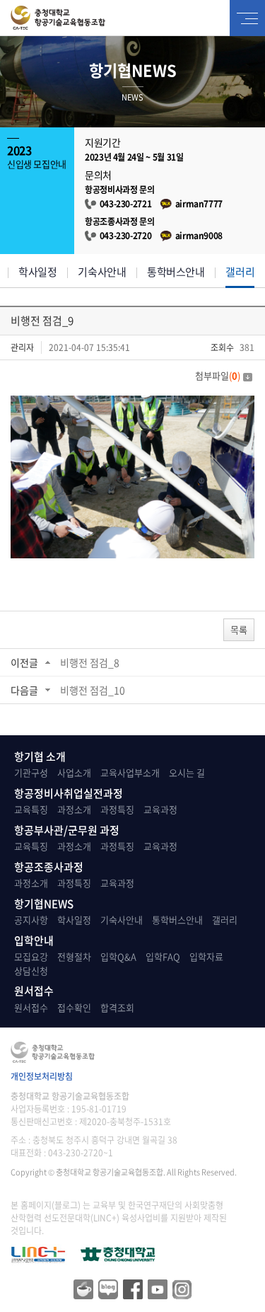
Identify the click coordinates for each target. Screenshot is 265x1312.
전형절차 (74, 956)
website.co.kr (80, 1185)
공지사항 (31, 919)
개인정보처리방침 (42, 1076)
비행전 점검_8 (89, 662)
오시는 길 (187, 772)
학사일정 (37, 272)
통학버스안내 (175, 272)
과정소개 (74, 809)
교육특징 (31, 809)
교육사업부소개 (130, 772)
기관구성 (31, 772)
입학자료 (206, 956)
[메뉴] (247, 18)
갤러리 (239, 272)
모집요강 (31, 956)
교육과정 (160, 809)
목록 (238, 629)
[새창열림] (118, 1250)
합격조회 (117, 1007)
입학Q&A (118, 956)
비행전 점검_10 (92, 690)
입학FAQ (163, 956)
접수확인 (74, 1007)
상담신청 (31, 970)
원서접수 (31, 1007)
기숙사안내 (102, 272)
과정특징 (117, 809)
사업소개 (74, 772)
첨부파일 (217, 375)
